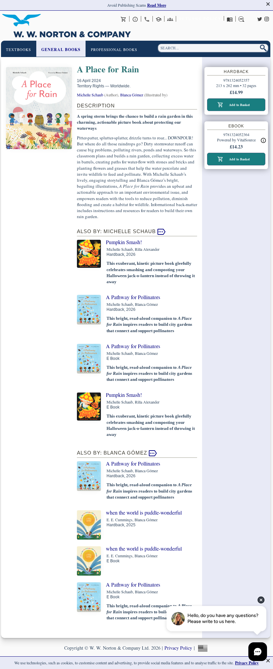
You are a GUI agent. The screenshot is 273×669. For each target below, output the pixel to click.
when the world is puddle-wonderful (144, 512)
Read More (156, 5)
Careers (241, 19)
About (135, 19)
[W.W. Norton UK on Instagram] (266, 18)
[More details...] (263, 140)
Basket (124, 19)
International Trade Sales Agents (170, 19)
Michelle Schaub (90, 94)
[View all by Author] (161, 231)
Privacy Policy (178, 648)
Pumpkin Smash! (124, 241)
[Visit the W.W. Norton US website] (201, 648)
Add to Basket (239, 104)
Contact (147, 19)
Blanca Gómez (131, 94)
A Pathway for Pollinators (133, 296)
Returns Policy (200, 19)
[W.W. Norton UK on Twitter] (259, 18)
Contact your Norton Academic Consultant (158, 19)
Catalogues (230, 19)
